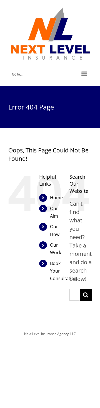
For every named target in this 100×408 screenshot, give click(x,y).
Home (56, 198)
